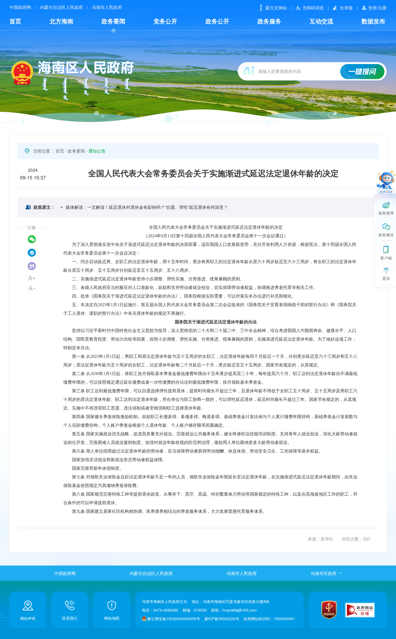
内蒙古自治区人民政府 (61, 7)
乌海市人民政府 (107, 7)
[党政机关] (329, 610)
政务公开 (217, 21)
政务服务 (269, 21)
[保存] (32, 266)
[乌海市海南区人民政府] (71, 80)
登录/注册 (377, 8)
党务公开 (165, 21)
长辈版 (346, 8)
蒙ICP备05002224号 (221, 618)
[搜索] (362, 72)
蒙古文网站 (276, 8)
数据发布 (373, 21)
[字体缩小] (32, 288)
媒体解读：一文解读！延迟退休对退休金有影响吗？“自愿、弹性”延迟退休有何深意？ (147, 207)
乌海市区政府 (323, 573)
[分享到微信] (32, 239)
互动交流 (321, 21)
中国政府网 (20, 7)
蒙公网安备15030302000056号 (173, 618)
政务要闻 (113, 21)
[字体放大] (32, 278)
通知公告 (97, 151)
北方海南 (61, 21)
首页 (15, 21)
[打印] (32, 253)
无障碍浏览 (313, 8)
